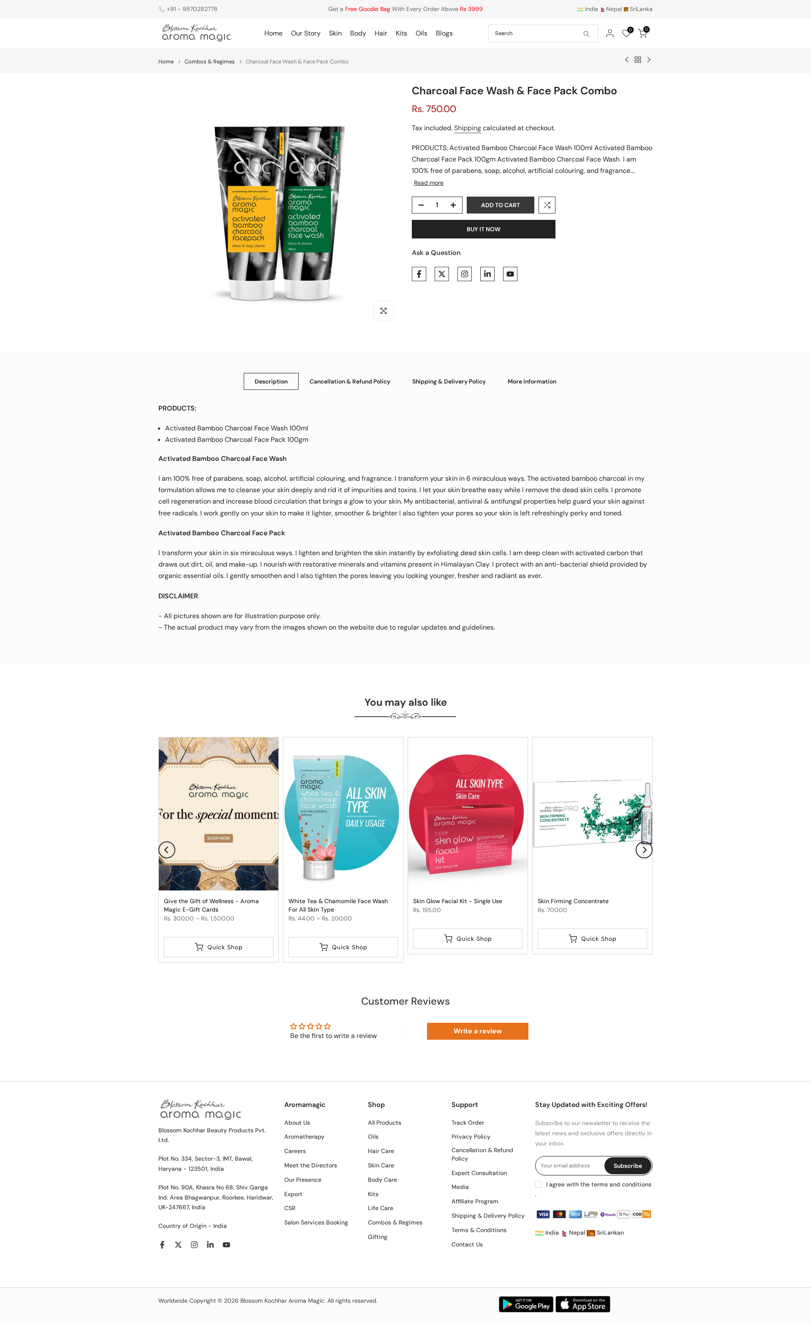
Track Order (468, 1122)
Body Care (382, 1179)
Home (273, 33)
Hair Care (381, 1151)
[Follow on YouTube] (510, 274)
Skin (335, 33)
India (590, 9)
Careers (295, 1151)
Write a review (478, 1031)
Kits (401, 33)
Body (358, 33)
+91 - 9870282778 (192, 9)
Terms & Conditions (479, 1230)
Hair (381, 33)
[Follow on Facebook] (419, 274)
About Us (297, 1122)
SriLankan (609, 1232)
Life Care (380, 1208)
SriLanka (640, 9)
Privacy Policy (471, 1136)
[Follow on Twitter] (442, 274)
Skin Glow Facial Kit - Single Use (457, 900)
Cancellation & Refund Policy (350, 381)
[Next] (644, 849)
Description (271, 381)
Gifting (377, 1237)
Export (293, 1194)
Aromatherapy (304, 1136)
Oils (421, 33)
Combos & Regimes (210, 61)
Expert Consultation (479, 1173)
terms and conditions (621, 1184)
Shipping (467, 127)
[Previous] (166, 849)
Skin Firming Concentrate (573, 900)
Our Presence (302, 1179)
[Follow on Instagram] (464, 274)
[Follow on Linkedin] (487, 274)
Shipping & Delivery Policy (449, 381)
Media (460, 1187)
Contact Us (467, 1244)
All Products (384, 1122)
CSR (289, 1208)
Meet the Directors (310, 1165)
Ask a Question (436, 252)
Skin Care (381, 1165)
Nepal (614, 9)
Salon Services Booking (316, 1222)
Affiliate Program (475, 1201)
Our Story (306, 33)
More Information (532, 381)
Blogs (444, 33)
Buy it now (484, 229)
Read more (429, 182)
